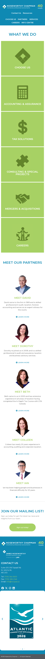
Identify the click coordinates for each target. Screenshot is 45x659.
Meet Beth (22, 391)
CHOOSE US (10, 19)
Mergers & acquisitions (22, 208)
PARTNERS (22, 19)
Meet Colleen (22, 439)
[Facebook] (2, 588)
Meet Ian (22, 483)
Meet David (22, 297)
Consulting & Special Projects (22, 173)
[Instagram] (10, 588)
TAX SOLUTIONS (22, 139)
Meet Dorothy (22, 346)
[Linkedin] (13, 588)
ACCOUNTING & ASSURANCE (22, 103)
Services (33, 19)
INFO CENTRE (27, 23)
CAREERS (16, 23)
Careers (22, 245)
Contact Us (16, 13)
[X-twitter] (6, 588)
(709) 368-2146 (11, 579)
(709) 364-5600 (10, 577)
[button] (2, 619)
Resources (27, 13)
